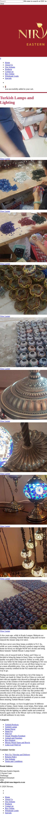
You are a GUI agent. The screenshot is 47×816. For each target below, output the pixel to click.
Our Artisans (10, 759)
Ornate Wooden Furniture (15, 736)
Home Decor (10, 729)
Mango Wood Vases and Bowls (17, 743)
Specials (8, 813)
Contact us (9, 806)
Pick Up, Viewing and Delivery (17, 755)
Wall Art (8, 734)
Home (7, 797)
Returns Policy (11, 757)
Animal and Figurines (13, 738)
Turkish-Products (12, 725)
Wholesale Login (12, 811)
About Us (9, 799)
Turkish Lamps (11, 727)
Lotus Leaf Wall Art (13, 745)
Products (8, 804)
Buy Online (9, 808)
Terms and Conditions (13, 761)
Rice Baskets (10, 740)
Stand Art (9, 731)
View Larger (5, 159)
